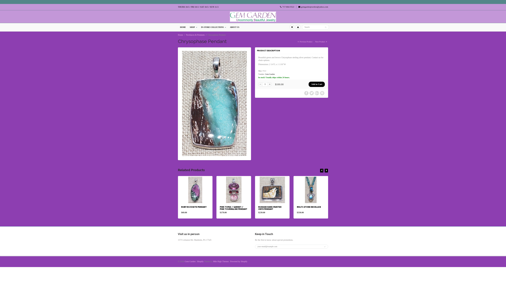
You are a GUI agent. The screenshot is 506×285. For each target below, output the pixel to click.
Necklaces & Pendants (195, 35)
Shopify (200, 261)
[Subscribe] (325, 247)
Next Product (320, 42)
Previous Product (305, 42)
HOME (183, 27)
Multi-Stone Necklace (309, 207)
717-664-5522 (288, 7)
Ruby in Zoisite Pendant (194, 207)
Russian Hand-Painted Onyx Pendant (269, 208)
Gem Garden (270, 74)
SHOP (192, 27)
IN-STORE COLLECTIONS (212, 27)
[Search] (326, 27)
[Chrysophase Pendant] (214, 103)
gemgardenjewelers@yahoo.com (314, 7)
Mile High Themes (221, 261)
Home (180, 35)
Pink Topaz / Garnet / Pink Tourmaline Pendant (233, 208)
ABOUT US (234, 27)
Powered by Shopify (238, 261)
